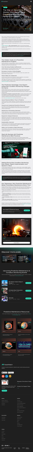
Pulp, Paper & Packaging (20, 410)
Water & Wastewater (20, 412)
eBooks (18, 420)
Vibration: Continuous (5, 400)
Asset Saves (3, 418)
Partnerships (3, 438)
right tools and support (5, 81)
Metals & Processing (20, 404)
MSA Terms (19, 448)
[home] (4, 1)
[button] (31, 1)
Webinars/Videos (19, 417)
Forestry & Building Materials (21, 403)
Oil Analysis (3, 403)
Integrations (3, 404)
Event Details (28, 290)
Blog (17, 421)
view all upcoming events (19, 275)
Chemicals (18, 400)
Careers (3, 432)
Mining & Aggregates (20, 406)
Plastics (18, 409)
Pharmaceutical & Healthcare (21, 407)
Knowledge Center (19, 424)
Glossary (18, 423)
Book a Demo (27, 210)
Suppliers (23, 447)
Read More (4, 390)
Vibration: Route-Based (5, 401)
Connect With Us (16, 242)
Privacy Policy (15, 448)
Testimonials (3, 420)
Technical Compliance (27, 448)
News (2, 435)
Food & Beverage (19, 401)
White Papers (19, 418)
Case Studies (3, 417)
